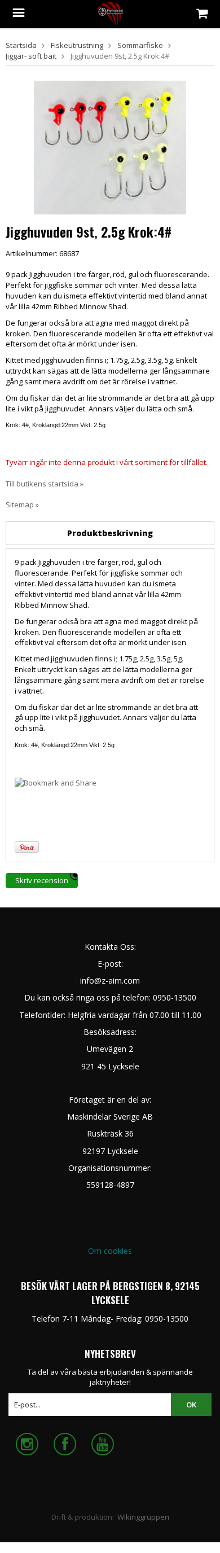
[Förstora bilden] (110, 147)
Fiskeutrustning (77, 45)
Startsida (21, 45)
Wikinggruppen (143, 1517)
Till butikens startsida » (44, 484)
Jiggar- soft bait (31, 56)
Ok (191, 1405)
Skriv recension (41, 880)
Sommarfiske (140, 45)
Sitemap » (22, 504)
